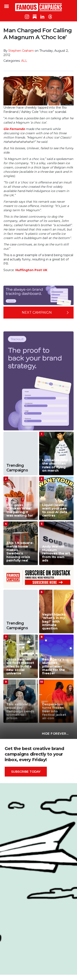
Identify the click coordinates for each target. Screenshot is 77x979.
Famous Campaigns (38, 7)
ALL (24, 61)
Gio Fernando (14, 129)
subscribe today (25, 772)
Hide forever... (55, 733)
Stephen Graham (21, 51)
